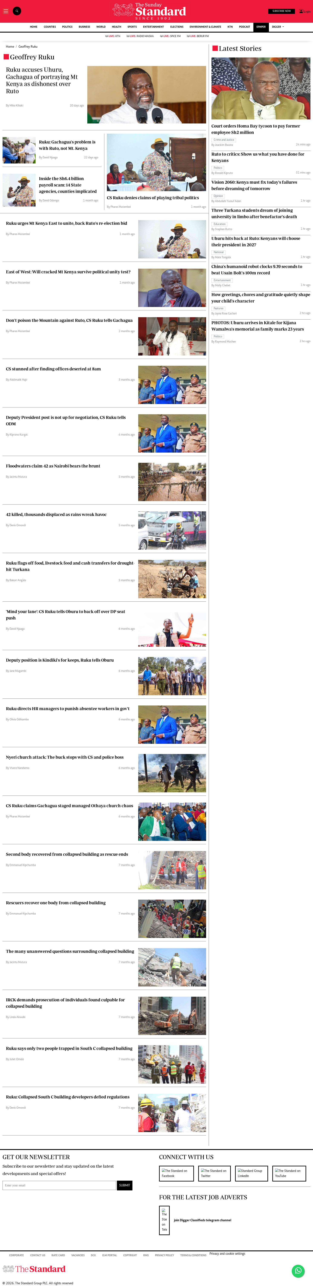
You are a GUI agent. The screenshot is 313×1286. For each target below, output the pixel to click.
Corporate (16, 1255)
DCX (93, 1255)
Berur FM (199, 36)
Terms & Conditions (193, 1255)
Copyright (130, 1255)
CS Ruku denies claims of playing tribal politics (153, 197)
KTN (230, 27)
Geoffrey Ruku (28, 47)
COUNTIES (50, 27)
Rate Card (58, 1255)
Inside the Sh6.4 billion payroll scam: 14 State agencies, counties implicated (68, 185)
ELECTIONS (176, 27)
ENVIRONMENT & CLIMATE (205, 27)
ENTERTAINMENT (153, 27)
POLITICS (67, 27)
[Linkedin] (253, 1173)
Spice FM (172, 36)
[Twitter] (216, 1173)
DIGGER (277, 27)
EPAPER (261, 27)
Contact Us (37, 1255)
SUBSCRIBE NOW (282, 11)
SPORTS (132, 27)
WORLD (101, 27)
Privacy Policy (164, 1255)
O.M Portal (109, 1255)
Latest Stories (240, 48)
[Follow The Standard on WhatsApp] (298, 1271)
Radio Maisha (142, 36)
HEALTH (116, 27)
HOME (33, 27)
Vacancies (78, 1255)
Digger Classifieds (192, 1220)
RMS (146, 1255)
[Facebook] (178, 1173)
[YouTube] (291, 1173)
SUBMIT (124, 1185)
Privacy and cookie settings (227, 1254)
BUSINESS (84, 27)
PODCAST (244, 27)
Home (10, 47)
